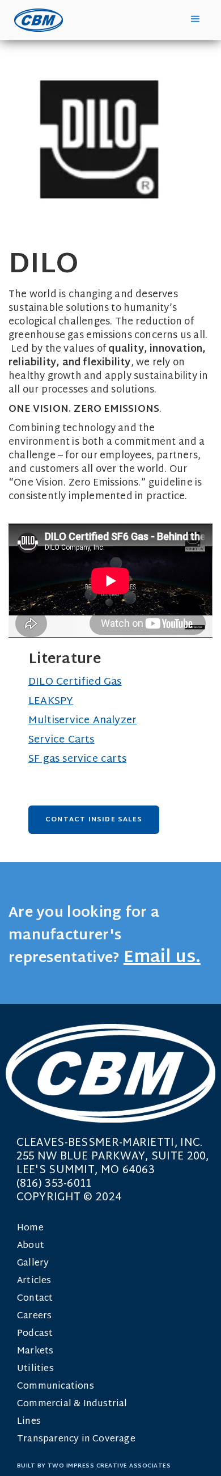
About (30, 1246)
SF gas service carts (77, 759)
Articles (34, 1281)
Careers (34, 1316)
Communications (55, 1386)
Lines (29, 1422)
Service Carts (61, 740)
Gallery (33, 1263)
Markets (35, 1351)
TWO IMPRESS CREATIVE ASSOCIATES (109, 1466)
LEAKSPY (50, 701)
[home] (35, 20)
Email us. (162, 957)
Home (30, 1228)
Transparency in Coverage (76, 1439)
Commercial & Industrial (72, 1404)
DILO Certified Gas (75, 682)
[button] (195, 19)
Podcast (35, 1334)
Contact (35, 1299)
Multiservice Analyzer (82, 720)
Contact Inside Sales (93, 819)
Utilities (35, 1369)
